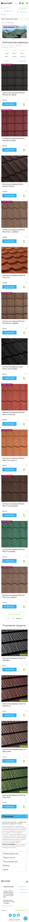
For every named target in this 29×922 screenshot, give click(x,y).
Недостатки (19, 45)
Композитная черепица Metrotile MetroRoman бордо (13, 139)
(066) (7, 11)
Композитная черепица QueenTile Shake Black (13, 659)
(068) (7, 8)
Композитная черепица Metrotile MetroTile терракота (13, 459)
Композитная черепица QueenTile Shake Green (13, 796)
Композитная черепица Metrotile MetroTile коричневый (13, 505)
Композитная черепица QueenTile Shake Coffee (13, 750)
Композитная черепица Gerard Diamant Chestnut (12, 185)
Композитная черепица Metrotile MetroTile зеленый (13, 550)
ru (15, 3)
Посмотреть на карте (7, 906)
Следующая (18, 618)
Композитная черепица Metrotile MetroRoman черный (13, 94)
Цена (15, 47)
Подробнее (9, 104)
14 (13, 618)
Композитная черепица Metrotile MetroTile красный (13, 413)
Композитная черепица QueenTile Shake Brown (13, 705)
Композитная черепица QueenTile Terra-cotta (13, 276)
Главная (2, 22)
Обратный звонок (23, 12)
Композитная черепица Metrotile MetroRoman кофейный (13, 322)
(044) (24, 892)
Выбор (11, 47)
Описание (3, 45)
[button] (13, 39)
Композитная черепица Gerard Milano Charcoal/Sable (12, 368)
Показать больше (14, 614)
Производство (5, 47)
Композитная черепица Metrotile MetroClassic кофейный (13, 231)
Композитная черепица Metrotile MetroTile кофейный (13, 596)
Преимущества (11, 45)
